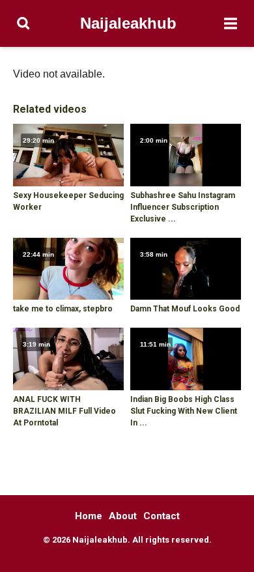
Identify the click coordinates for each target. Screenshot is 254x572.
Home (88, 516)
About (123, 516)
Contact (161, 516)
